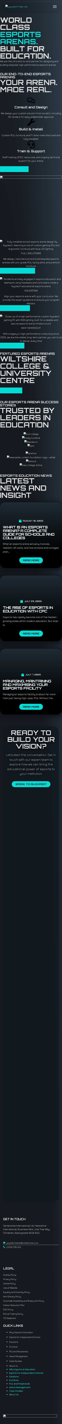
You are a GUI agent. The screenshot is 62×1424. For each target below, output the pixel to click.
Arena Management (18, 1356)
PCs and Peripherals (18, 1351)
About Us (13, 1366)
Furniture (13, 1346)
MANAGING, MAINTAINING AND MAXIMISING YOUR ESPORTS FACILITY (27, 684)
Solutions (13, 1342)
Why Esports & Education (21, 1332)
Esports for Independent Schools (24, 1337)
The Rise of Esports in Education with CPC (28, 609)
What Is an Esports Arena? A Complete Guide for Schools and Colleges (28, 532)
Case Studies (15, 1361)
